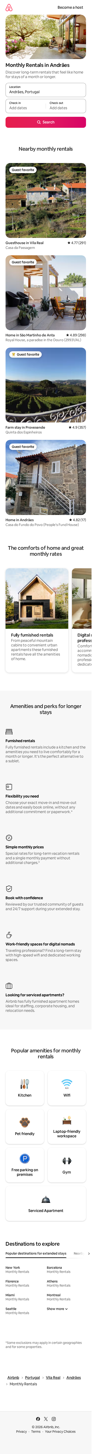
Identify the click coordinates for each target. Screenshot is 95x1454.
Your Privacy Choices (60, 1431)
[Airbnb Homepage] (9, 7)
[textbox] (25, 108)
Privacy (21, 1431)
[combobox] (45, 92)
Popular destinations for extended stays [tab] (36, 1253)
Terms (36, 1431)
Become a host (70, 7)
